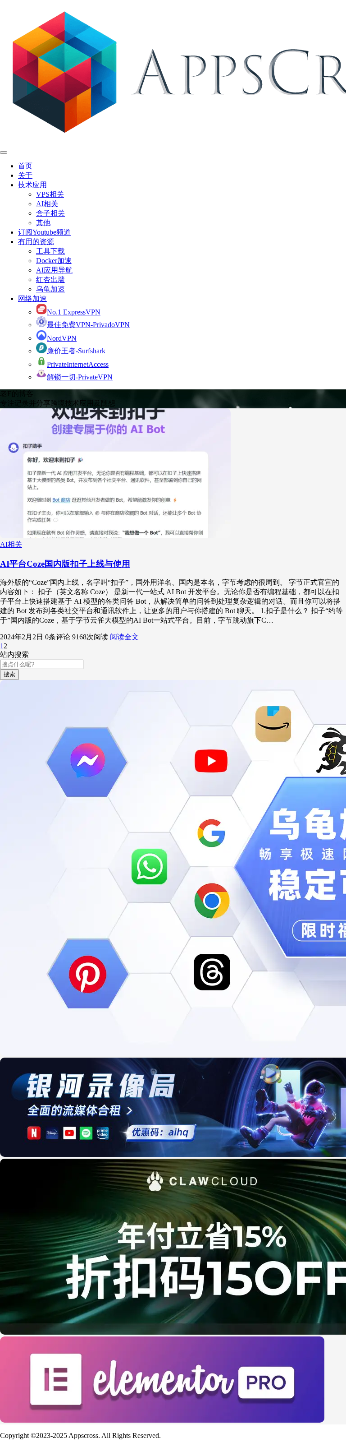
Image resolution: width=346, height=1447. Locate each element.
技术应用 (32, 185)
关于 (25, 175)
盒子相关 (50, 213)
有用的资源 (36, 241)
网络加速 (32, 298)
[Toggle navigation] (3, 152)
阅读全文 (124, 637)
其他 (43, 223)
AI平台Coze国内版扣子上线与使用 (65, 564)
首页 (25, 166)
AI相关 (47, 204)
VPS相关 (50, 194)
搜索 (9, 674)
